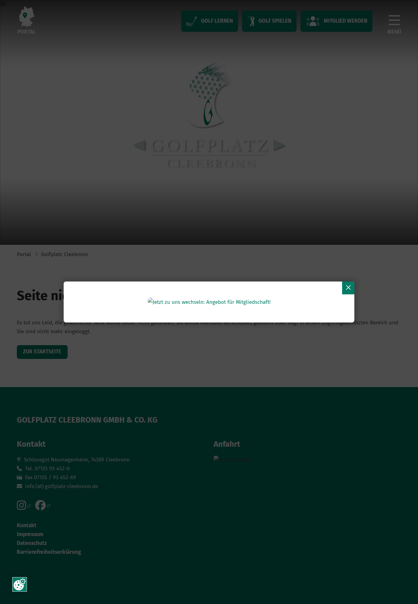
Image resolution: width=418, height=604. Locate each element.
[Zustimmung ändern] (19, 584)
